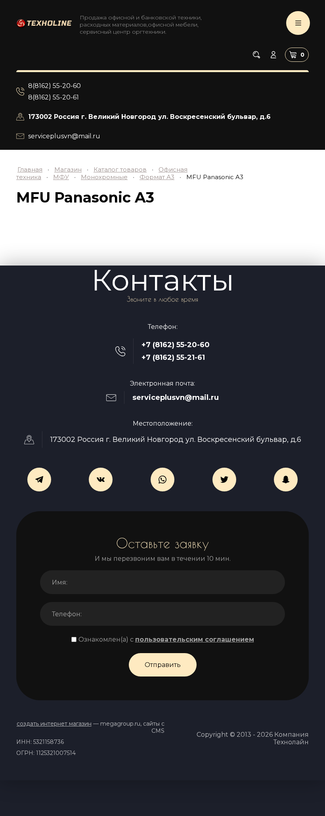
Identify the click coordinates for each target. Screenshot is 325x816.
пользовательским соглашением (194, 639)
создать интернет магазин (54, 723)
